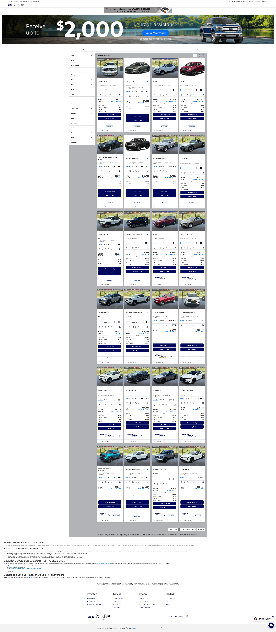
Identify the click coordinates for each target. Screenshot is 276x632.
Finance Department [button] (256, 5)
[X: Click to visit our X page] (171, 616)
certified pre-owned (105, 563)
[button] (121, 68)
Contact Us (168, 601)
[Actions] (120, 82)
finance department (18, 565)
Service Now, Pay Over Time (147, 604)
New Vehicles (91, 598)
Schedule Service (118, 598)
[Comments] (120, 95)
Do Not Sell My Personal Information (154, 627)
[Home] (204, 5)
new (97, 563)
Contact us (30, 577)
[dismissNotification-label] (273, 616)
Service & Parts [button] (232, 5)
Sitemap (111, 627)
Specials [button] (223, 5)
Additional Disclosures (121, 627)
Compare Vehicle (105, 130)
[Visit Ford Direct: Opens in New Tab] (135, 628)
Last (193, 529)
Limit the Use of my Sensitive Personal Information (136, 627)
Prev (175, 529)
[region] (109, 108)
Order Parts (116, 604)
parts (11, 570)
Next (188, 529)
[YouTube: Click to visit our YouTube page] (176, 616)
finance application (17, 568)
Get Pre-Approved (144, 598)
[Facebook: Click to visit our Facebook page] (167, 616)
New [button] (208, 5)
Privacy (115, 627)
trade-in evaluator (26, 568)
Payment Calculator (144, 601)
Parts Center (116, 607)
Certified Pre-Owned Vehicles (95, 604)
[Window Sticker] (175, 248)
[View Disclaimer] (110, 94)
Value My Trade (109, 118)
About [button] (266, 5)
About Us (167, 604)
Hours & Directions (170, 598)
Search (198, 49)
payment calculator (36, 568)
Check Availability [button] (110, 114)
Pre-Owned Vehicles (92, 601)
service (16, 570)
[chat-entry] (271, 625)
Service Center (117, 601)
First (170, 529)
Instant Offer (243, 5)
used (16, 567)
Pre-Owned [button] (215, 5)
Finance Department (144, 607)
